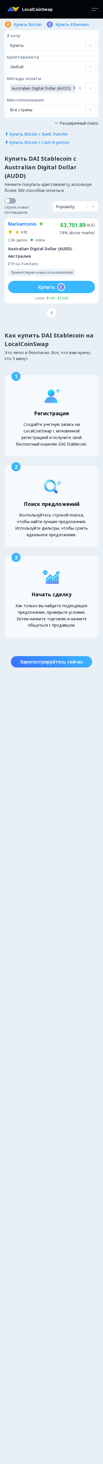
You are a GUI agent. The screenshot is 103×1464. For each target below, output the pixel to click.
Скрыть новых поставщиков (17, 210)
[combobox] (10, 66)
